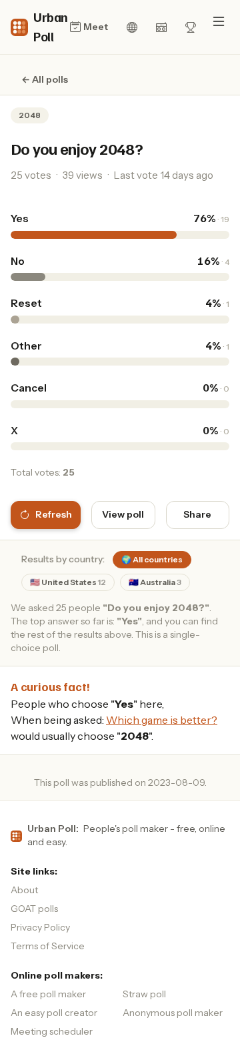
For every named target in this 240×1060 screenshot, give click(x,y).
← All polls (44, 79)
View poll (123, 514)
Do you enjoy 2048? (77, 148)
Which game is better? (161, 719)
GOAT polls (34, 909)
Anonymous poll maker (173, 1013)
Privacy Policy (40, 927)
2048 (30, 115)
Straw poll (144, 994)
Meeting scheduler (52, 1031)
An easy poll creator (54, 1013)
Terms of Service (48, 946)
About (24, 890)
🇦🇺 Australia (155, 582)
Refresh (53, 514)
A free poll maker (48, 994)
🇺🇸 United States (68, 582)
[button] (218, 21)
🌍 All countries (152, 559)
